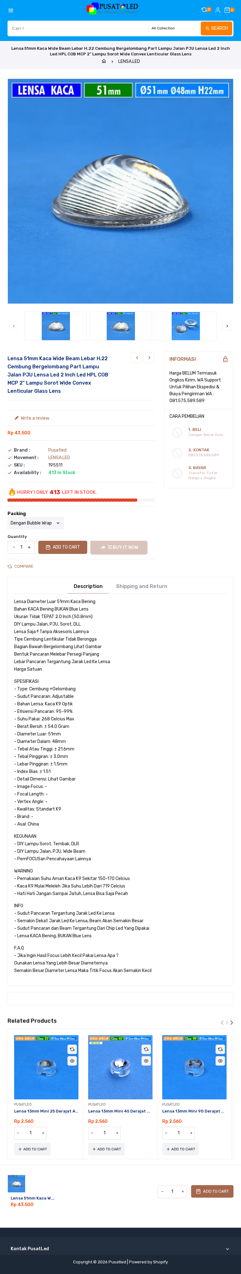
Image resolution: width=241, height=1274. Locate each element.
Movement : (26, 457)
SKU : (19, 465)
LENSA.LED (129, 61)
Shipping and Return (141, 586)
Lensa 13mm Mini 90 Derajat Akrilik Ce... (194, 1111)
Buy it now (125, 547)
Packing (17, 513)
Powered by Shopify (148, 1262)
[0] (227, 10)
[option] (56, 326)
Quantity (17, 536)
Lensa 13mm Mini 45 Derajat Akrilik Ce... (120, 1111)
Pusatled (57, 450)
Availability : (27, 472)
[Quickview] (72, 1061)
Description (88, 586)
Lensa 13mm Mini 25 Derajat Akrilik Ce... (46, 1111)
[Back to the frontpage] (103, 61)
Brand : (22, 450)
